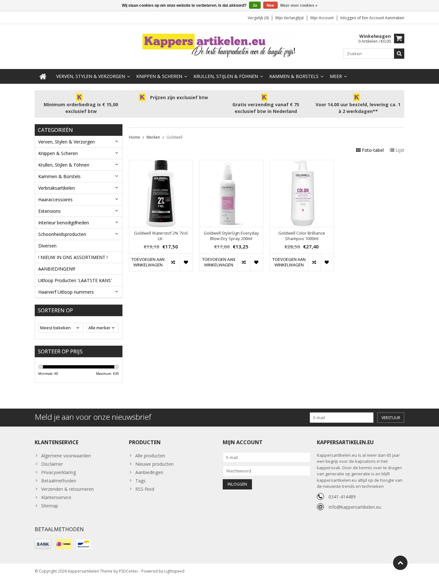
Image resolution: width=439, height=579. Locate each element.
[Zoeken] (399, 53)
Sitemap (49, 506)
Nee (270, 5)
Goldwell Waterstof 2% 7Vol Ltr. (161, 235)
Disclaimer (52, 464)
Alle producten (150, 456)
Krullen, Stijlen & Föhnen (225, 76)
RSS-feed (144, 489)
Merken (153, 137)
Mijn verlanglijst (289, 18)
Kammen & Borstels (293, 76)
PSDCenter (128, 571)
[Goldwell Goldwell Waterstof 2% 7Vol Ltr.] (161, 163)
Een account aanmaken (383, 18)
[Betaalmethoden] (43, 544)
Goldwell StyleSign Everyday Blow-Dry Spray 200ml (231, 235)
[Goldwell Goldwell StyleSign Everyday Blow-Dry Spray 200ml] (231, 163)
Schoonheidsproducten (62, 234)
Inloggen (348, 18)
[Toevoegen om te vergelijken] (173, 262)
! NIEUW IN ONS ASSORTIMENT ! (73, 257)
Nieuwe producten (154, 464)
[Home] (43, 76)
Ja (255, 5)
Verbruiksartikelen (56, 188)
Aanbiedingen (149, 472)
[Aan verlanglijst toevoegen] (186, 262)
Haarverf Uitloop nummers (66, 292)
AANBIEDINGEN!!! (56, 269)
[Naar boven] (400, 563)
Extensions (49, 211)
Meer (336, 76)
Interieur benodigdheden (63, 223)
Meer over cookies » (299, 5)
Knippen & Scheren (159, 76)
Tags (140, 481)
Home (134, 137)
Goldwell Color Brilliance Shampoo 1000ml (301, 235)
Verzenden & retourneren (67, 489)
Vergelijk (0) (258, 18)
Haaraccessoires (55, 199)
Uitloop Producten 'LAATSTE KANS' (75, 280)
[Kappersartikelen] (219, 46)
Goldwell (174, 137)
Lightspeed (174, 571)
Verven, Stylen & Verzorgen (90, 76)
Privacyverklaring (58, 472)
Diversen (47, 246)
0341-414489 (342, 497)
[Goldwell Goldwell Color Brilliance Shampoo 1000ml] (301, 163)
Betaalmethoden (58, 481)
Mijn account (322, 18)
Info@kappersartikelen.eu (354, 507)
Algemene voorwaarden (66, 456)
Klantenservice (56, 497)
